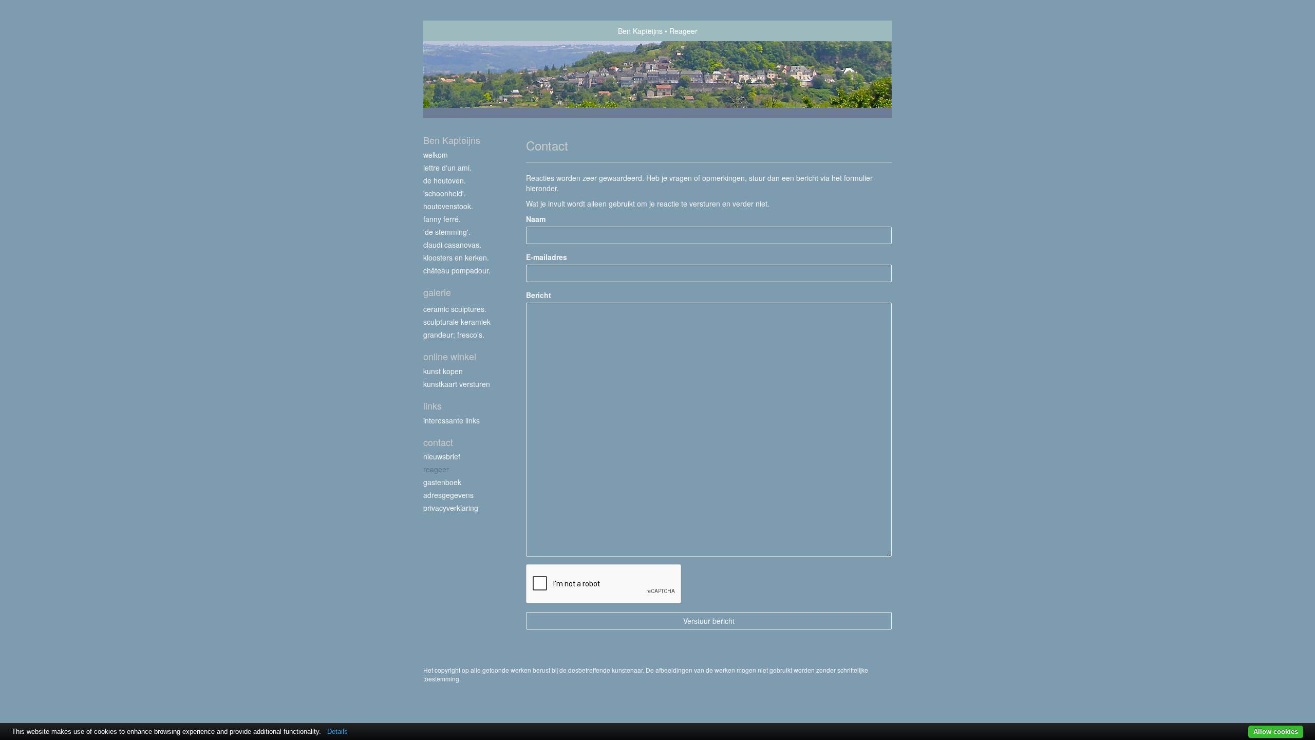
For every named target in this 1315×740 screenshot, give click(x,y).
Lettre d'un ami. (447, 167)
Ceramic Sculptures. (454, 309)
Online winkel (449, 356)
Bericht (538, 295)
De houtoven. (444, 180)
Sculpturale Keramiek (457, 322)
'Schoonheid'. (444, 193)
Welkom (435, 155)
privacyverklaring (450, 508)
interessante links (451, 420)
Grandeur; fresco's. (453, 334)
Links (432, 405)
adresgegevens (448, 495)
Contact (438, 442)
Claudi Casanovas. (452, 244)
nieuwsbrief (441, 456)
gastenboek (442, 482)
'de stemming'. (447, 232)
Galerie (437, 292)
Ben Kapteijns (640, 31)
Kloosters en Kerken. (456, 257)
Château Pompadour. (457, 270)
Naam (536, 219)
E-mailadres (546, 257)
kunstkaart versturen (456, 384)
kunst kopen (443, 371)
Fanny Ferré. (442, 219)
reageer (436, 469)
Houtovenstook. (448, 206)
